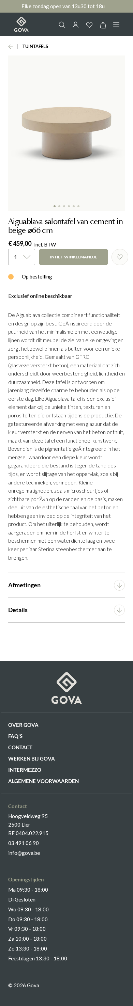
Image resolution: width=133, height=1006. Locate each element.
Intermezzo (24, 770)
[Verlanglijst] (89, 25)
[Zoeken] (62, 24)
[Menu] (116, 24)
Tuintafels (35, 46)
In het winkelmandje (73, 256)
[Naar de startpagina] (21, 24)
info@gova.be (24, 853)
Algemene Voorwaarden (43, 781)
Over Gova (23, 725)
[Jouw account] (75, 24)
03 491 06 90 (23, 843)
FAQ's (15, 736)
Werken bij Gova (31, 758)
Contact (20, 747)
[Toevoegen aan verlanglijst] (120, 257)
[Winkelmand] (103, 25)
